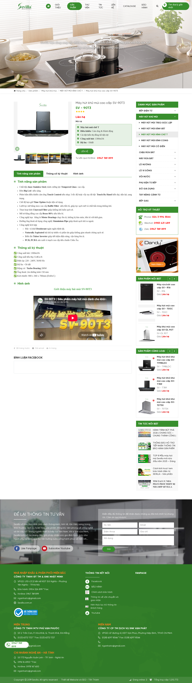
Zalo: (155, 229)
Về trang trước (23, 348)
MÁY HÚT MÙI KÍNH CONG (154, 140)
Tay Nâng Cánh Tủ (149, 195)
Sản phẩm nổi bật (149, 278)
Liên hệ (113, 6)
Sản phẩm (73, 6)
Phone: (157, 217)
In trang (52, 348)
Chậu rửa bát (147, 152)
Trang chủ (48, 6)
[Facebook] (87, 582)
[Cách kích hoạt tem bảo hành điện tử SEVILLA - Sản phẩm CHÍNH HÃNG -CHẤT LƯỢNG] (144, 471)
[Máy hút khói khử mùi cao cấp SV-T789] (146, 385)
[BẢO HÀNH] (87, 587)
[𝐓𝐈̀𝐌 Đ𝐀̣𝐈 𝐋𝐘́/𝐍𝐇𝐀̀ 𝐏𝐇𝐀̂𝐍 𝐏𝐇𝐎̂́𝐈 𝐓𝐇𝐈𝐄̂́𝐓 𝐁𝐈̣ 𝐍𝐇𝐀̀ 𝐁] (144, 484)
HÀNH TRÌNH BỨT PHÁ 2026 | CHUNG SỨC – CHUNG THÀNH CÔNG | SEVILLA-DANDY (164, 433)
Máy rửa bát (146, 158)
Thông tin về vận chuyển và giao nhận (104, 598)
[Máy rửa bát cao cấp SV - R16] (146, 292)
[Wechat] (141, 223)
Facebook (97, 581)
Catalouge (129, 6)
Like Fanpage (29, 548)
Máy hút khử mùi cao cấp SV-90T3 (102, 91)
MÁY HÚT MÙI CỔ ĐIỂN (153, 146)
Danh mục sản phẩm (151, 104)
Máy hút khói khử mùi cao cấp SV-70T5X (166, 402)
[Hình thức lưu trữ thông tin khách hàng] (86, 606)
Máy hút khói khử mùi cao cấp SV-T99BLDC (166, 360)
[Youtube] (87, 613)
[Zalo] (141, 229)
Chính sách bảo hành (102, 592)
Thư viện (87, 6)
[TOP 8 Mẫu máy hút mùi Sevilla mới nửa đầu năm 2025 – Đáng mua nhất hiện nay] (144, 458)
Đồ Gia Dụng (147, 189)
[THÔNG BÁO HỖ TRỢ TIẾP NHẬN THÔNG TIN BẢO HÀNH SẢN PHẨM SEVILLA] (144, 446)
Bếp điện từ (145, 111)
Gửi (108, 549)
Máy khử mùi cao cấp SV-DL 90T (166, 328)
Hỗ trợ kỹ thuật (149, 210)
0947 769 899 (105, 158)
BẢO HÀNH (97, 587)
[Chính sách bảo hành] (87, 592)
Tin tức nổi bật (148, 424)
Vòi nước (144, 177)
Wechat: (157, 223)
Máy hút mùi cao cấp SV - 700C (166, 307)
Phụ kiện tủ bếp (148, 183)
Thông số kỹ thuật (57, 174)
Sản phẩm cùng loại (151, 351)
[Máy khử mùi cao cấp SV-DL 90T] (146, 334)
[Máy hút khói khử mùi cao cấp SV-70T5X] (146, 406)
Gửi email (39, 348)
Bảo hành (144, 6)
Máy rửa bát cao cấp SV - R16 (166, 286)
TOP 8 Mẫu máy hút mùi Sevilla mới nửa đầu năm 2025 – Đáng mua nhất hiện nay (164, 459)
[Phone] (141, 217)
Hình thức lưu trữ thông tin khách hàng (104, 606)
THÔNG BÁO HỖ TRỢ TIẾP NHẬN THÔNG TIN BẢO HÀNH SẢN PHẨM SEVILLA (164, 446)
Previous (170, 279)
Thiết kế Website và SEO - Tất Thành (80, 680)
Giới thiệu (58, 6)
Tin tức (101, 6)
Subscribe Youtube (59, 548)
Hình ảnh (78, 174)
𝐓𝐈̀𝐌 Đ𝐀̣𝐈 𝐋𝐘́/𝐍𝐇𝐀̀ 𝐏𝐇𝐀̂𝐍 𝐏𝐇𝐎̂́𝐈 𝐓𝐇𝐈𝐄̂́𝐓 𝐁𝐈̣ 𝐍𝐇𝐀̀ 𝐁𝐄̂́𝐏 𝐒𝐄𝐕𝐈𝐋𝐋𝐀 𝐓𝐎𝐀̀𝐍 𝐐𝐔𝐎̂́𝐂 (164, 484)
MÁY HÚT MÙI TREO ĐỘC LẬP (156, 123)
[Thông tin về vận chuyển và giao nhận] (86, 598)
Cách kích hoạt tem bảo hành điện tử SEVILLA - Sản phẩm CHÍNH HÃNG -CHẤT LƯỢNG (163, 471)
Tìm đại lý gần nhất (175, 6)
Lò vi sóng (145, 171)
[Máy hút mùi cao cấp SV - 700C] (146, 313)
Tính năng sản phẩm (28, 174)
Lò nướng (145, 165)
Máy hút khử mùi (49, 91)
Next (174, 279)
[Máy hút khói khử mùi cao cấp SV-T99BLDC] (146, 364)
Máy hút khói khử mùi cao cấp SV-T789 (166, 381)
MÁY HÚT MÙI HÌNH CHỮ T (71, 91)
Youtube (96, 613)
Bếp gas (144, 201)
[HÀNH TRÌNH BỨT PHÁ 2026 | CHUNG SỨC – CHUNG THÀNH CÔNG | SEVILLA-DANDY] (144, 433)
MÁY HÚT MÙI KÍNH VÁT (153, 129)
